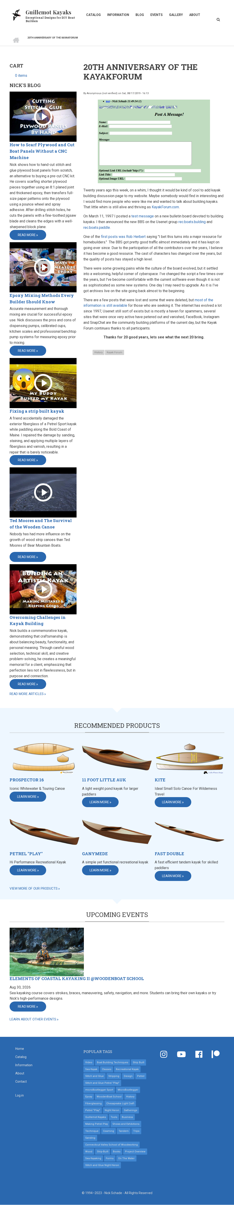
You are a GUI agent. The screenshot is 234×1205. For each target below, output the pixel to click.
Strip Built (138, 1062)
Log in (19, 1095)
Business (127, 1117)
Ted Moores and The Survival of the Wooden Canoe (41, 524)
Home (19, 1049)
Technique (91, 1131)
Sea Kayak (91, 1069)
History (98, 352)
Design (128, 1076)
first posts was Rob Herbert (123, 236)
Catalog (93, 15)
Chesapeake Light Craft (120, 1103)
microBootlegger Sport (99, 1089)
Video (88, 1062)
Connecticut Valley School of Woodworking (111, 1144)
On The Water (126, 1158)
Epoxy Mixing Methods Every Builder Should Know (42, 298)
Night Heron (112, 1110)
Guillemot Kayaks (48, 12)
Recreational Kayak (127, 1069)
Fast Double (169, 853)
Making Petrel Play (96, 1124)
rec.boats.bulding (192, 222)
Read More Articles (27, 694)
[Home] (16, 14)
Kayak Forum (114, 352)
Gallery (176, 15)
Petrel (140, 1076)
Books (116, 1151)
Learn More (27, 796)
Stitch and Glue (94, 1076)
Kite (160, 780)
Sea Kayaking (93, 1158)
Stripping (113, 1076)
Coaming (108, 1131)
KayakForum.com (165, 207)
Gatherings (130, 1110)
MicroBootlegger (128, 1089)
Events (156, 15)
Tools (114, 1117)
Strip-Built (102, 1151)
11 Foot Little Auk (104, 780)
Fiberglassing (93, 1103)
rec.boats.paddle (96, 227)
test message (142, 216)
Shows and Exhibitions (125, 1124)
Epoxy (88, 1096)
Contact (21, 1081)
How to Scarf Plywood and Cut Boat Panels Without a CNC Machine (42, 151)
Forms (110, 1158)
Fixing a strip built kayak (37, 411)
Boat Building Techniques (112, 1062)
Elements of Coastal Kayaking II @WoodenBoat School (77, 978)
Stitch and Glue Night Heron (102, 1165)
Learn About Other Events (33, 1019)
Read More (27, 235)
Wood (88, 1151)
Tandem (124, 1131)
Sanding (90, 1137)
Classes (106, 1069)
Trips (136, 1131)
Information (118, 15)
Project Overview (135, 1151)
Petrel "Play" (26, 853)
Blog (140, 15)
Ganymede (95, 853)
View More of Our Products (34, 888)
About (194, 15)
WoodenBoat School (109, 1096)
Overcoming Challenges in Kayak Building (38, 620)
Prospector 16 (27, 780)
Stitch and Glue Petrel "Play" (102, 1082)
